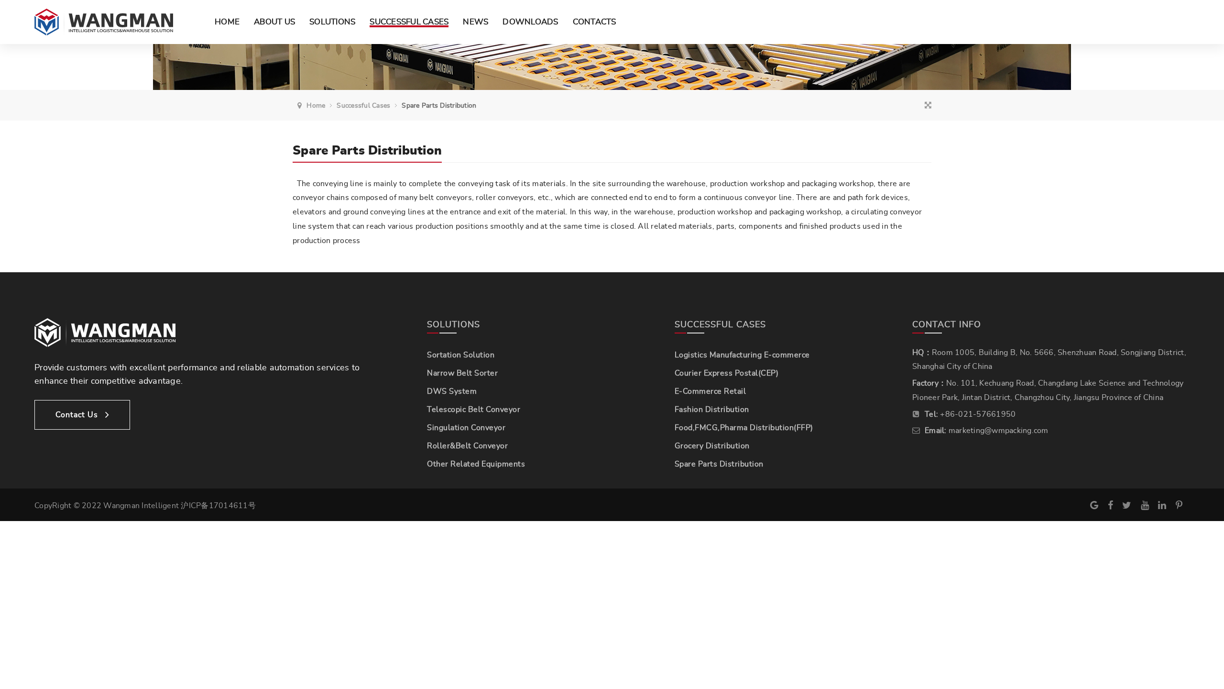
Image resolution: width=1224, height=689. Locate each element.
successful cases (363, 105)
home (315, 105)
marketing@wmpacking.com (999, 430)
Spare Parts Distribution (439, 105)
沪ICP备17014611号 (218, 506)
